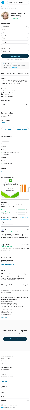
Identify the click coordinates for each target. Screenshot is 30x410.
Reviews (20, 73)
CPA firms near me (5, 372)
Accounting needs (6, 48)
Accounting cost (5, 360)
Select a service (5, 23)
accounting (10, 6)
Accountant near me (6, 369)
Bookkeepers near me (6, 374)
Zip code (3, 29)
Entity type (4, 42)
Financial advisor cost (6, 358)
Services (8, 73)
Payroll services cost (6, 363)
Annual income (5, 36)
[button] (5, 15)
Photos (14, 73)
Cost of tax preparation (7, 356)
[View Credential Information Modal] (10, 258)
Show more (4, 381)
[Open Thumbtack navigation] (3, 2)
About (2, 73)
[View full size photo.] (10, 188)
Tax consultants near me (7, 379)
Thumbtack (4, 6)
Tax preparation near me (7, 376)
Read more (24, 108)
